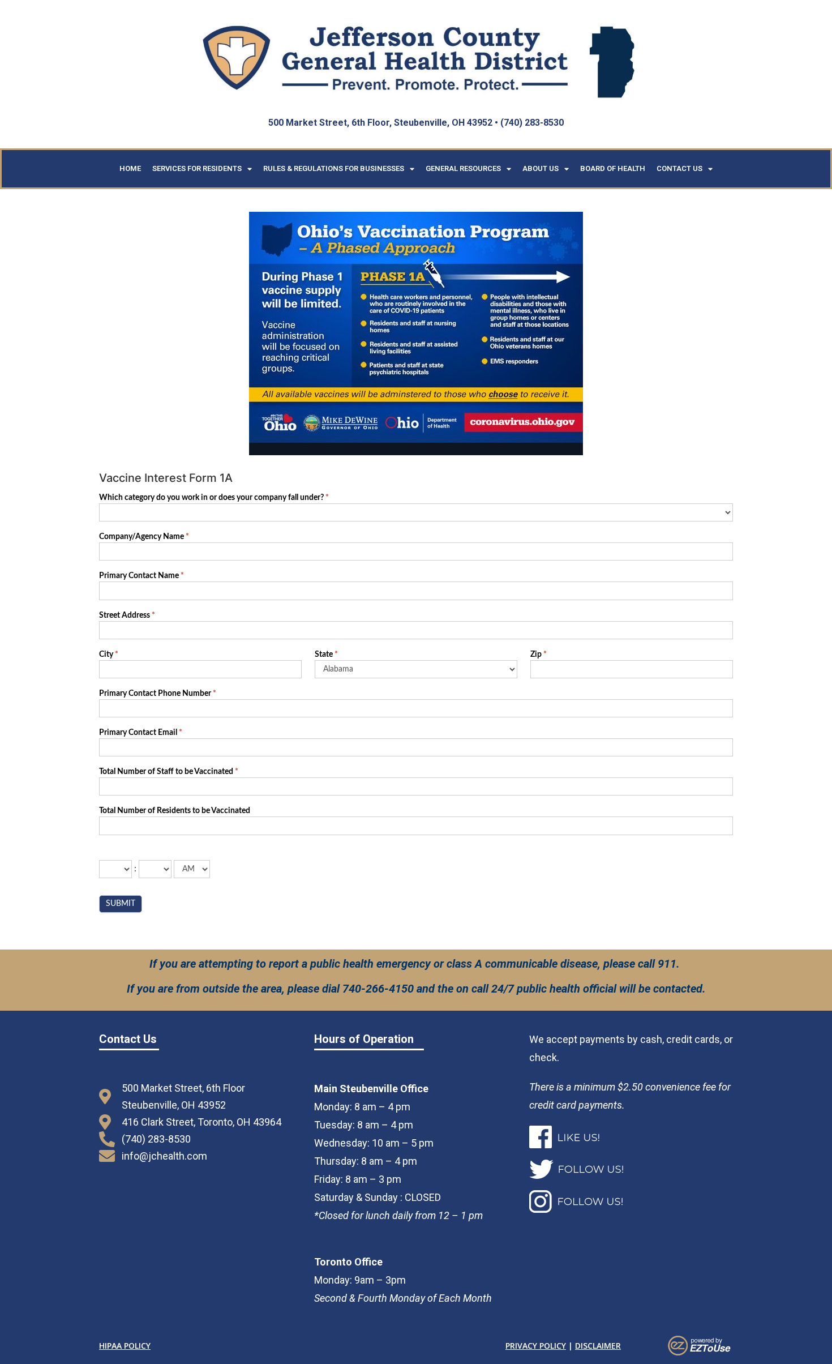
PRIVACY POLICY (535, 1345)
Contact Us (679, 168)
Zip (538, 655)
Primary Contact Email (140, 733)
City (108, 655)
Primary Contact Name (141, 576)
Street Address (127, 615)
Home (130, 168)
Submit (120, 904)
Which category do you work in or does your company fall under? (214, 498)
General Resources (463, 168)
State (326, 655)
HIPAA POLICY (125, 1345)
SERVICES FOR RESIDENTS (197, 168)
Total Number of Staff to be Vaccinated (168, 772)
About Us (540, 168)
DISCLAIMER (598, 1345)
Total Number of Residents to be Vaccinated (174, 811)
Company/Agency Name (144, 537)
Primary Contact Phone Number (157, 694)
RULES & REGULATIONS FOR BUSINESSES (333, 168)
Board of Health (612, 168)
